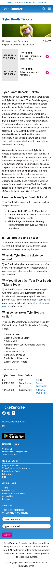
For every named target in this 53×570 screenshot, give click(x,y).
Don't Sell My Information (13, 493)
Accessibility (7, 496)
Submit (7, 535)
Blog (4, 477)
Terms (5, 488)
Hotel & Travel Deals (11, 471)
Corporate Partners (11, 465)
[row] (26, 57)
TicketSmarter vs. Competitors (16, 468)
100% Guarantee (9, 454)
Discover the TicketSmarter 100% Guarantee (26, 2)
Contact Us (7, 449)
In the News (7, 474)
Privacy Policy (8, 490)
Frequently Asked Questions (14, 452)
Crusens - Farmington (41, 384)
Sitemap (6, 499)
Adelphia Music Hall (41, 391)
